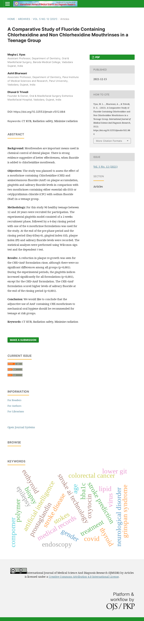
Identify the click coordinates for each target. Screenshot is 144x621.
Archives (24, 18)
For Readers (14, 400)
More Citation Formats (109, 140)
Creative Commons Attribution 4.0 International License (84, 576)
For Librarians (16, 411)
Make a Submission (23, 339)
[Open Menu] (7, 4)
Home (11, 18)
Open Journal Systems (21, 427)
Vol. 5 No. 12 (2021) (45, 18)
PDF (97, 57)
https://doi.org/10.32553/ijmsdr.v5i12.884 (39, 111)
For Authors (14, 405)
